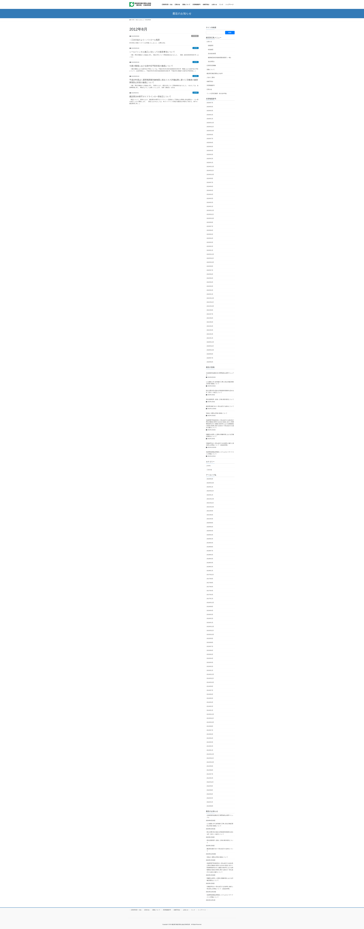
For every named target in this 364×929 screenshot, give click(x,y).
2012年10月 (210, 762)
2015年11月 (210, 630)
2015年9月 (210, 638)
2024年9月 (210, 178)
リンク (193, 910)
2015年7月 (210, 646)
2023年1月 (210, 250)
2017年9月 (210, 578)
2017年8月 (210, 582)
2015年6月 (210, 650)
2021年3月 (210, 330)
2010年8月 (210, 806)
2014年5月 (210, 698)
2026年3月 (210, 110)
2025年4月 (210, 150)
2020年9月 (210, 354)
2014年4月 (210, 702)
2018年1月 (210, 570)
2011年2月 (210, 798)
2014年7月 (210, 690)
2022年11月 (210, 258)
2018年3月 (210, 562)
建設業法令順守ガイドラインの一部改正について (150, 96)
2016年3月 (210, 614)
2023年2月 (210, 246)
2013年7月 (210, 730)
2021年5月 (210, 322)
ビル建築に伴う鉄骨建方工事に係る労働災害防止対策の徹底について (220, 825)
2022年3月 (210, 286)
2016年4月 (210, 610)
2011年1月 (210, 802)
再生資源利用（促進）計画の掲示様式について (220, 399)
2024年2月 (210, 202)
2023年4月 (210, 238)
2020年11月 (210, 346)
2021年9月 (210, 310)
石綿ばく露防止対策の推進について (216, 413)
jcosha (195, 48)
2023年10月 (210, 218)
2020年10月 (210, 350)
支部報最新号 (211, 85)
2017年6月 (210, 586)
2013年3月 (210, 742)
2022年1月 (210, 294)
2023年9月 (210, 222)
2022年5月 (210, 278)
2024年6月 (210, 186)
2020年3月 (210, 535)
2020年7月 (210, 358)
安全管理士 (211, 61)
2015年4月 (210, 658)
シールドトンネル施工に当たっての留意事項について (152, 52)
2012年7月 (210, 774)
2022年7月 (210, 270)
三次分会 (194, 36)
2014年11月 (210, 678)
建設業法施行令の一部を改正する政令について (220, 406)
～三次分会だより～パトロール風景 (144, 40)
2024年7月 (210, 182)
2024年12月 (210, 166)
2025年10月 (210, 130)
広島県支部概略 (211, 65)
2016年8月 (210, 606)
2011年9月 (210, 786)
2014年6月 (210, 694)
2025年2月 (210, 158)
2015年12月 (210, 626)
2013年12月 (210, 714)
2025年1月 (210, 162)
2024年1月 (210, 206)
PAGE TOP (354, 899)
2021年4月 (210, 326)
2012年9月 (210, 766)
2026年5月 (210, 106)
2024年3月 (210, 198)
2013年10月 (210, 722)
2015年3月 (210, 662)
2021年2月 (210, 334)
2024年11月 (210, 170)
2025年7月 (210, 138)
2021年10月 (210, 306)
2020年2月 (210, 539)
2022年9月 (210, 266)
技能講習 (210, 45)
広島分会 (209, 89)
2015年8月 (210, 642)
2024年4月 (210, 194)
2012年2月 (210, 778)
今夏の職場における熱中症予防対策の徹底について (151, 66)
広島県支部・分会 (136, 910)
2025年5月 (210, 146)
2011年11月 (210, 782)
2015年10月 (210, 634)
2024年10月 (210, 174)
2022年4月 (210, 282)
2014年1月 (210, 710)
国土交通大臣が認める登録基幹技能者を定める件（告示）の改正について (220, 833)
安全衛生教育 (212, 53)
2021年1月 (210, 338)
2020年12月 (210, 342)
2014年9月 (210, 686)
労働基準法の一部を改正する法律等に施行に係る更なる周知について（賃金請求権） (220, 887)
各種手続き (210, 81)
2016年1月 (210, 622)
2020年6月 (210, 362)
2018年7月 (210, 550)
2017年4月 (210, 590)
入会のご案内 (211, 77)
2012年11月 (210, 758)
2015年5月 (210, 654)
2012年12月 (210, 754)
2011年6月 (210, 794)
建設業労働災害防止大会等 (215, 73)
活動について (211, 69)
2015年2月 (210, 666)
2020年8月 (210, 522)
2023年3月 (210, 242)
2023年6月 (210, 230)
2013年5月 (210, 734)
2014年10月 (210, 682)
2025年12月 (210, 122)
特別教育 (210, 49)
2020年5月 (210, 526)
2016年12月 (210, 602)
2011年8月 (210, 790)
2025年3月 (210, 154)
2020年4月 (210, 530)
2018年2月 (210, 566)
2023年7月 (210, 226)
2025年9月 (210, 134)
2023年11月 (210, 214)
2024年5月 (210, 190)
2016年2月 (210, 618)
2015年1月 (210, 670)
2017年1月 (210, 598)
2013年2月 (210, 746)
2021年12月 (210, 298)
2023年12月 (210, 210)
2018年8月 (210, 546)
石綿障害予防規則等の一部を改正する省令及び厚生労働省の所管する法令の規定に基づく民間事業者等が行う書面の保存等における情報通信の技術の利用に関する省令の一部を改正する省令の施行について (220, 423)
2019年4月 (210, 542)
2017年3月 (210, 594)
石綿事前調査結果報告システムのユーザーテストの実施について (220, 896)
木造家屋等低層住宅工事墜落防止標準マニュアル (220, 816)
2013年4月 (210, 738)
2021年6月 (210, 318)
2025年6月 (210, 142)
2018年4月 (210, 558)
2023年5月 (210, 234)
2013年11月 (210, 718)
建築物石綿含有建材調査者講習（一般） (220, 57)
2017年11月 (210, 574)
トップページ (202, 910)
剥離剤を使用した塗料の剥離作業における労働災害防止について (220, 879)
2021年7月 (210, 314)
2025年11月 (210, 126)
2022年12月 (210, 254)
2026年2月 (210, 114)
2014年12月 (210, 674)
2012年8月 (210, 770)
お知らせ (209, 41)
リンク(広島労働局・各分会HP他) (217, 93)
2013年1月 (210, 750)
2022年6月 (210, 274)
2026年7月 (210, 102)
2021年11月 (210, 302)
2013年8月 (210, 726)
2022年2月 (210, 290)
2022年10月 (210, 262)
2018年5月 (210, 554)
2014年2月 (210, 706)
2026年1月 (210, 118)
